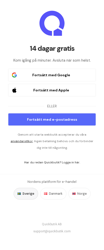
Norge (82, 193)
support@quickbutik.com (52, 231)
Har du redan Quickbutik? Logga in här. (52, 162)
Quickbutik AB (52, 224)
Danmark (56, 193)
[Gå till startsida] (52, 23)
